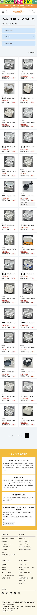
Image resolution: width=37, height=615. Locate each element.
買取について (22, 538)
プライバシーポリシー (25, 572)
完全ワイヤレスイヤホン (8, 538)
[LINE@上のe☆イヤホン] (11, 593)
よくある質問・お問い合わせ (26, 567)
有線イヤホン (5, 541)
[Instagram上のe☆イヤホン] (19, 593)
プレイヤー (4, 549)
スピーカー (4, 552)
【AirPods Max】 (8, 43)
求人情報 (4, 567)
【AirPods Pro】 (8, 30)
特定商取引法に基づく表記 (26, 578)
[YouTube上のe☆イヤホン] (3, 593)
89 (21, 435)
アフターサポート (23, 544)
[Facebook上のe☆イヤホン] (15, 593)
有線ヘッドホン (6, 546)
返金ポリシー (22, 580)
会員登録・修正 (6, 578)
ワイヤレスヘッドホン (7, 544)
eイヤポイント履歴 (7, 572)
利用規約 (21, 575)
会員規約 (21, 570)
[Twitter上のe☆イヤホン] (7, 593)
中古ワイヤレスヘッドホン (8, 555)
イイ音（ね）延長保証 (25, 546)
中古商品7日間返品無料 (25, 549)
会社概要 (4, 564)
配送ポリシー (22, 583)
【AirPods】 (7, 37)
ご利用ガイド (9, 523)
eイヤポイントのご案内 (8, 575)
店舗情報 (4, 570)
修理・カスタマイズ (24, 541)
